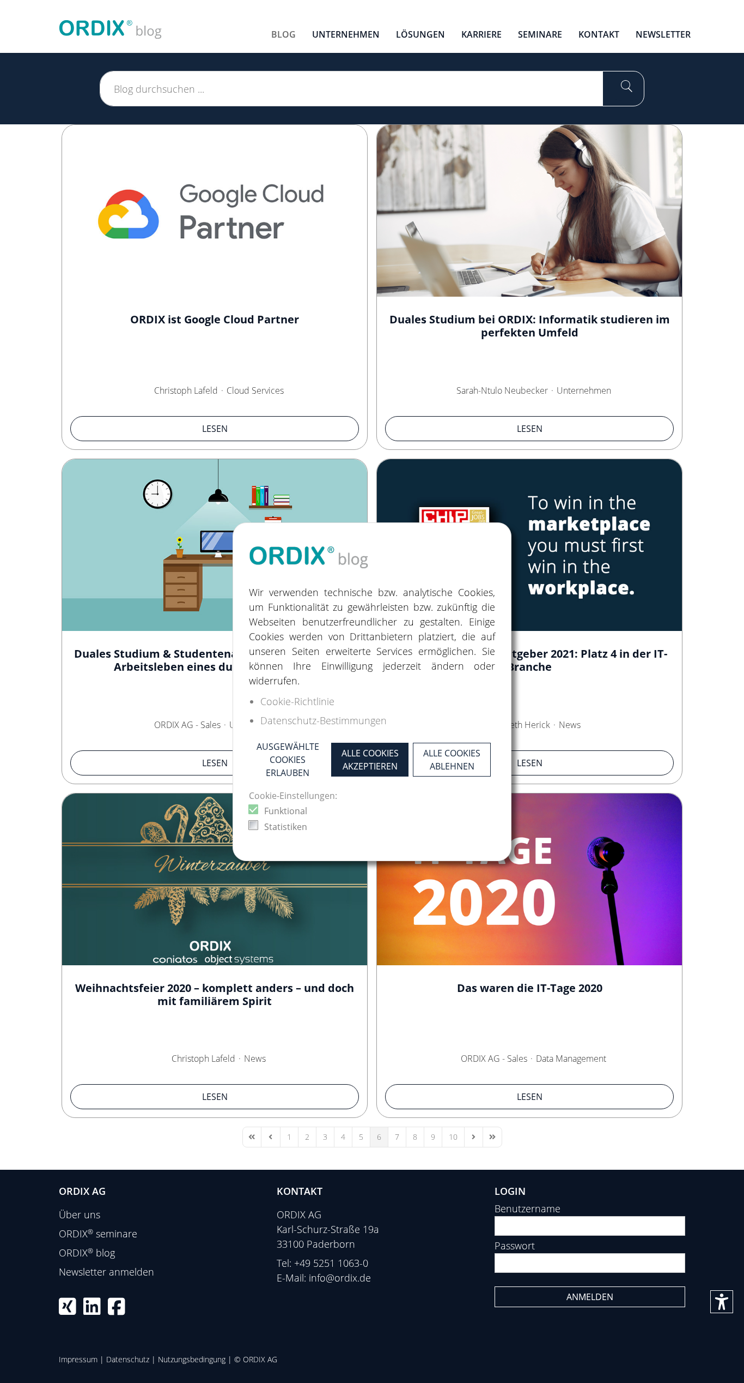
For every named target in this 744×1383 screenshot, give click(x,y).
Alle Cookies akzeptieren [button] (370, 759)
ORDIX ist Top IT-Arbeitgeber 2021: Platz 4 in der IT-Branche (529, 660)
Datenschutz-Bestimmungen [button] (323, 720)
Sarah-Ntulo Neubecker (502, 390)
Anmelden (589, 1297)
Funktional (285, 811)
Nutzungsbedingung (191, 1359)
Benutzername (527, 1208)
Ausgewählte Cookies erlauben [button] (288, 760)
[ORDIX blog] (110, 25)
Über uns (79, 1214)
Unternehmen (584, 390)
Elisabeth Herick (518, 725)
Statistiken (285, 827)
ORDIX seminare (98, 1233)
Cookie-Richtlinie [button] (297, 701)
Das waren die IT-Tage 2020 (529, 988)
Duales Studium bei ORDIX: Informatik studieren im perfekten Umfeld (529, 326)
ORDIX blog (87, 1252)
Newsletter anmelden (106, 1271)
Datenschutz (127, 1359)
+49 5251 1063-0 (331, 1263)
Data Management (571, 1059)
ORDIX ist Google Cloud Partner (214, 319)
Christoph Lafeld (186, 390)
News (570, 725)
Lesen (215, 429)
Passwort (515, 1245)
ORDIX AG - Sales (187, 725)
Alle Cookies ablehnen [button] (451, 759)
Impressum (78, 1359)
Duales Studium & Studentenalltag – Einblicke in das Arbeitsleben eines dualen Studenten (215, 660)
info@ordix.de (340, 1277)
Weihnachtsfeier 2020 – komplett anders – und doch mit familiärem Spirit (214, 994)
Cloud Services (255, 390)
